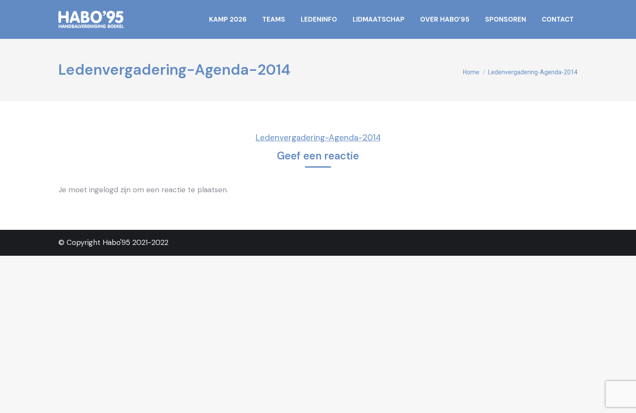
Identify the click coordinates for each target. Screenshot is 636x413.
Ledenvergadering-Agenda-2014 (318, 137)
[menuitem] (227, 19)
